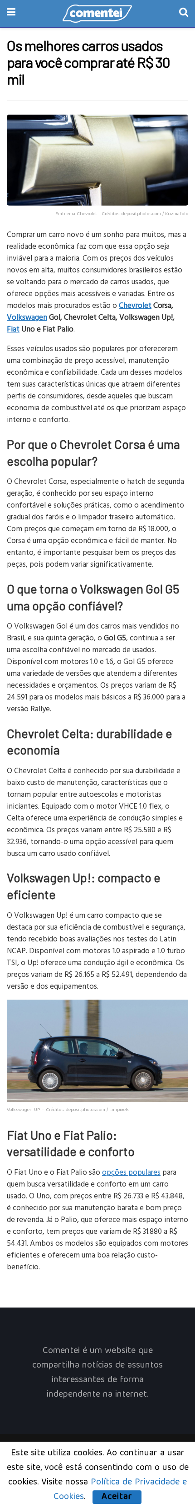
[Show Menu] (11, 13)
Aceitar (117, 1497)
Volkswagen (27, 316)
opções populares (131, 1171)
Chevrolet (135, 305)
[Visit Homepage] (97, 14)
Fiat (13, 328)
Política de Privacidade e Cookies (120, 1489)
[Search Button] (183, 13)
